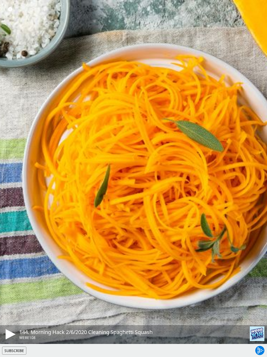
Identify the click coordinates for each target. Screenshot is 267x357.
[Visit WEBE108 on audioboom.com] (257, 333)
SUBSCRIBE (14, 350)
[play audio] (9, 334)
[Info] (10, 9)
